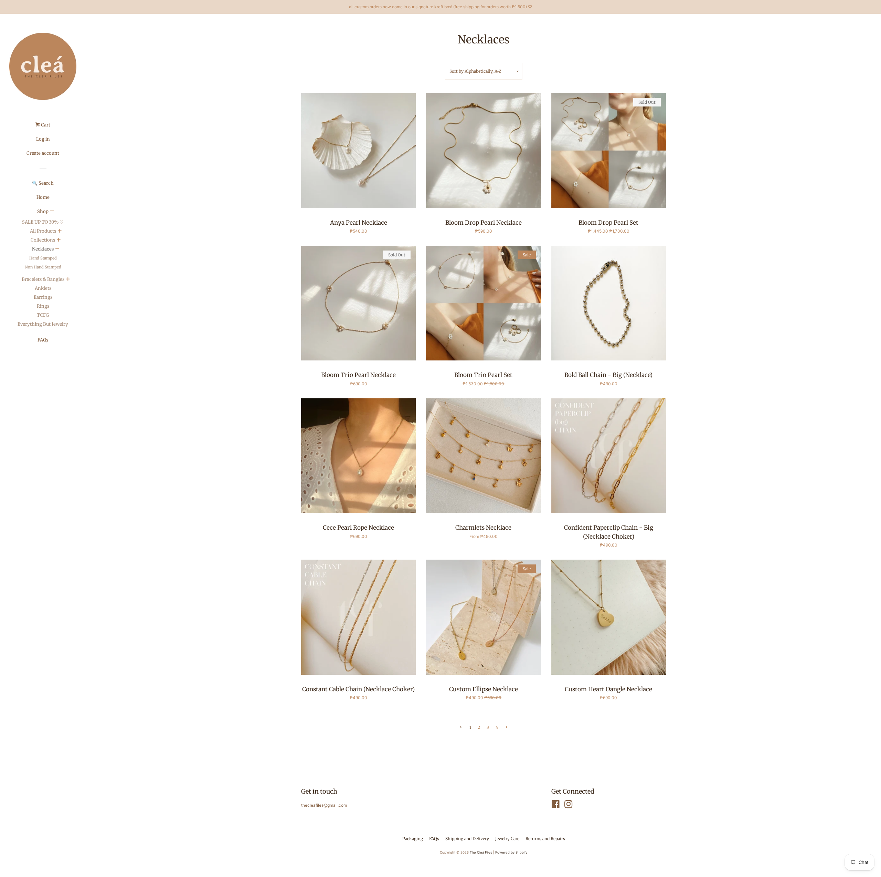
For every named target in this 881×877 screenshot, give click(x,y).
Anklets (43, 288)
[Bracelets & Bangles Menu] (67, 280)
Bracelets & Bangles (43, 279)
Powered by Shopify (511, 852)
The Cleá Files (481, 852)
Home (43, 197)
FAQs (43, 340)
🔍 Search (43, 183)
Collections (43, 240)
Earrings (43, 297)
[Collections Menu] (58, 240)
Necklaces (43, 249)
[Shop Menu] (52, 211)
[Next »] (506, 727)
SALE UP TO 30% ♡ (43, 222)
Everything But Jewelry (43, 324)
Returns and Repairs (545, 838)
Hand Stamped (43, 258)
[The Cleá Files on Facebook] (555, 805)
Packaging (412, 838)
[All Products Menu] (59, 231)
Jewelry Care (507, 838)
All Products (43, 231)
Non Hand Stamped (43, 267)
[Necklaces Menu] (57, 249)
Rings (43, 306)
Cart (45, 125)
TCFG (43, 315)
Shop (43, 211)
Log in (43, 139)
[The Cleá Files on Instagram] (568, 805)
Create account (42, 153)
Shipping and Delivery (467, 838)
